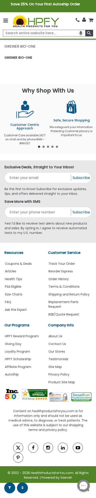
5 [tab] (57, 146)
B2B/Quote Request (63, 314)
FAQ (8, 302)
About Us (55, 336)
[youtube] (78, 448)
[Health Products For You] (36, 21)
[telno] (77, 20)
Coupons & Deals (18, 263)
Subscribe (81, 177)
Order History (58, 279)
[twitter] (18, 448)
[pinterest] (18, 458)
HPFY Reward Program (22, 336)
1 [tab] (39, 146)
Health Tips (13, 279)
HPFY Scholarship (18, 359)
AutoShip (12, 374)
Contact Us (57, 344)
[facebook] (33, 448)
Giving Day (13, 344)
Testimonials (58, 359)
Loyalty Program (17, 351)
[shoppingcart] (91, 20)
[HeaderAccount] (84, 19)
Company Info (61, 325)
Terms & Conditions (63, 286)
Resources (13, 252)
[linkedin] (63, 448)
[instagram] (48, 448)
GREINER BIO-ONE (18, 57)
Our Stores (56, 351)
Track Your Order (61, 263)
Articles (10, 271)
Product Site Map (61, 382)
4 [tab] (52, 146)
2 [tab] (43, 146)
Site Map (55, 367)
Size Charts (13, 294)
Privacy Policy (58, 374)
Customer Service (64, 252)
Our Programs (16, 325)
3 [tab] (48, 146)
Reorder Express (60, 271)
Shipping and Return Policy (69, 294)
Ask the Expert (16, 309)
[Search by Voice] (80, 33)
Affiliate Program (18, 367)
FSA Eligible (13, 286)
